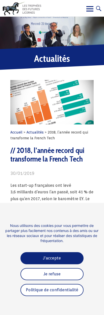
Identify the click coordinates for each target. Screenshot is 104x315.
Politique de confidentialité (52, 289)
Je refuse (52, 274)
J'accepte (52, 258)
